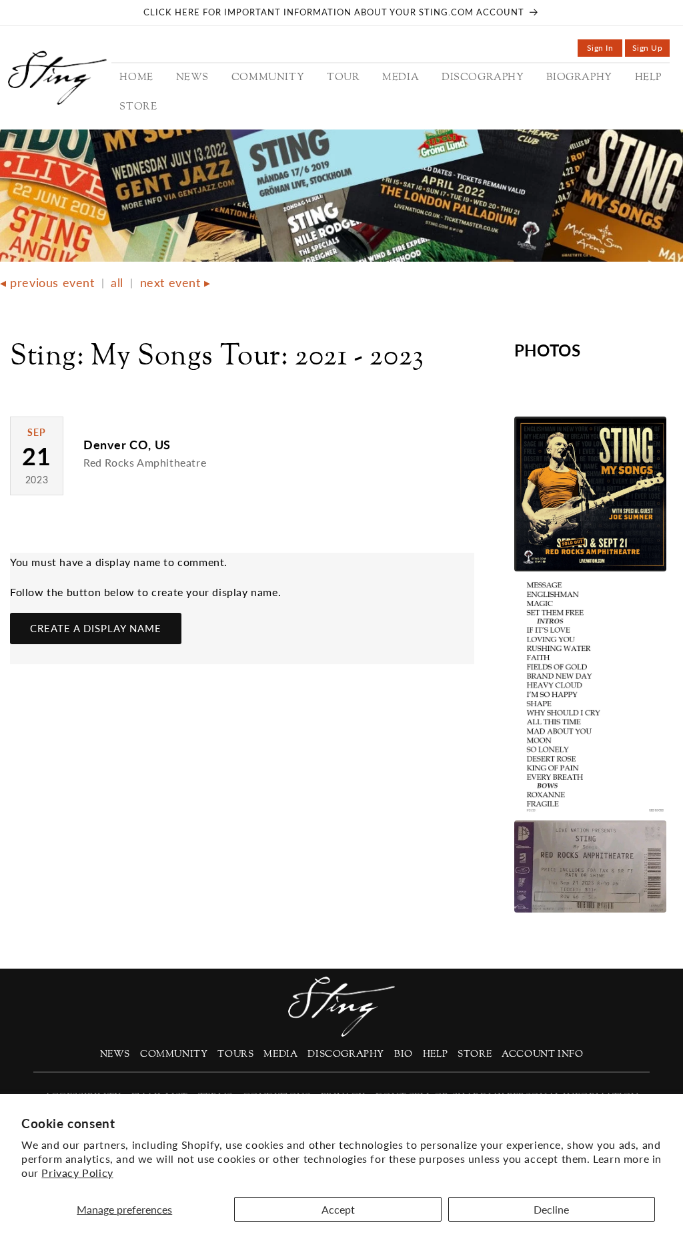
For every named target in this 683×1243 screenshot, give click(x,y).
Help (435, 1054)
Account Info (542, 1054)
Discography (345, 1054)
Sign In (604, 50)
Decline (551, 1209)
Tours (235, 1054)
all (117, 282)
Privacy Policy (77, 1172)
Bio (403, 1054)
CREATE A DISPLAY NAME (95, 628)
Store (475, 1054)
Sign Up (651, 50)
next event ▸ (175, 282)
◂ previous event (47, 282)
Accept (338, 1209)
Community (173, 1054)
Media (280, 1054)
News (115, 1054)
